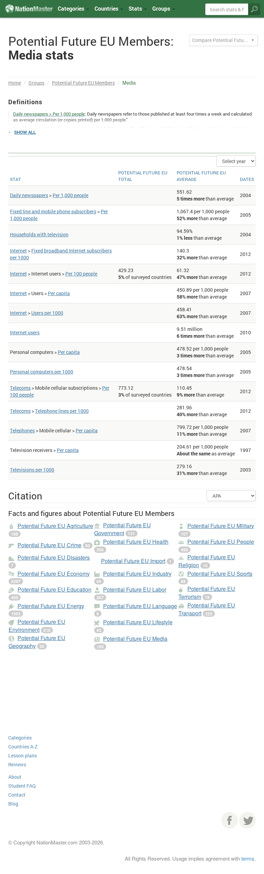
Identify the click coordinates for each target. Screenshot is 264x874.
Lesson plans (22, 755)
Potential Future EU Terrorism (206, 593)
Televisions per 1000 (32, 469)
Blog (13, 803)
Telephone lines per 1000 (62, 411)
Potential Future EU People (220, 542)
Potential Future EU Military (220, 526)
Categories (72, 8)
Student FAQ (22, 786)
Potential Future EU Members (83, 82)
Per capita (59, 293)
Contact (16, 794)
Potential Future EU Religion (206, 561)
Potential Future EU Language (140, 606)
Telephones (22, 430)
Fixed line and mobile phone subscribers (53, 211)
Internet (18, 250)
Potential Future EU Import (133, 561)
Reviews (17, 764)
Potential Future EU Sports (219, 574)
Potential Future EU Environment (37, 626)
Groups (162, 8)
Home (14, 82)
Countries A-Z (22, 746)
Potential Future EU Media (135, 639)
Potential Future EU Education (54, 589)
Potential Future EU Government (122, 529)
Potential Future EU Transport (206, 609)
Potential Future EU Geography (37, 642)
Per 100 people (81, 273)
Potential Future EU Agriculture (55, 526)
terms (247, 858)
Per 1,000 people (70, 195)
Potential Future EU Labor (134, 589)
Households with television (39, 234)
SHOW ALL (25, 132)
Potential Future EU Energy (51, 606)
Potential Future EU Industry (137, 574)
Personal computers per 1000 (41, 371)
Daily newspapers (29, 195)
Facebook (229, 820)
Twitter (247, 820)
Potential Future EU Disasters (54, 557)
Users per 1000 (47, 313)
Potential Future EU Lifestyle (138, 622)
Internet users (25, 332)
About (14, 777)
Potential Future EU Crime (49, 545)
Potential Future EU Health (135, 542)
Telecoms (20, 388)
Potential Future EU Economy (54, 574)
